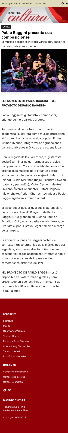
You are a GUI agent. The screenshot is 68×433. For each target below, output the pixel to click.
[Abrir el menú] (63, 18)
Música (6, 27)
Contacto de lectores (14, 376)
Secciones (9, 314)
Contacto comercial (13, 381)
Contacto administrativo (15, 371)
